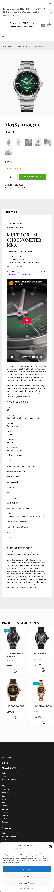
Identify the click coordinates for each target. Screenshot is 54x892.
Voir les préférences (27, 883)
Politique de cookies (24, 888)
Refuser (27, 876)
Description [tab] (10, 212)
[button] (50, 846)
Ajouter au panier (32, 177)
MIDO (19, 188)
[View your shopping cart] (49, 25)
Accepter (27, 869)
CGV (33, 888)
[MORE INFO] (20, 671)
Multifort (25, 188)
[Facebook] (4, 3)
